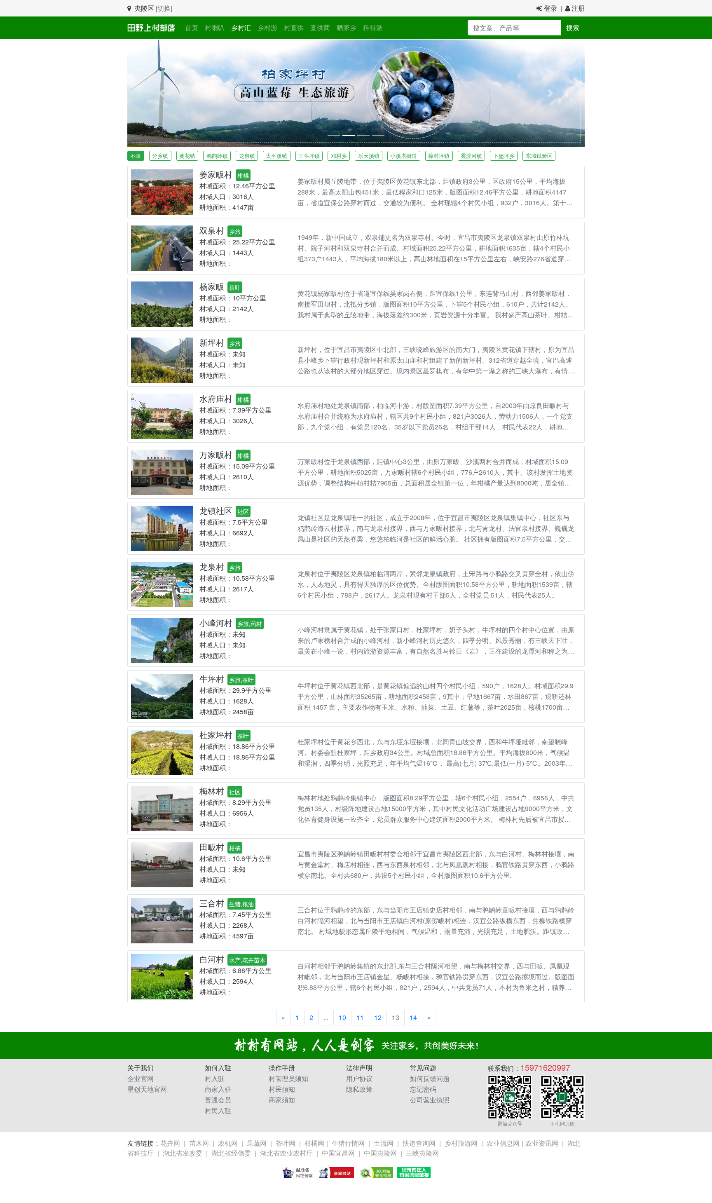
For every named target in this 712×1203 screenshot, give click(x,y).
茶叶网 (285, 1143)
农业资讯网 (541, 1143)
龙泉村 (211, 566)
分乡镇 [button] (160, 155)
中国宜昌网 (338, 1153)
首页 (193, 27)
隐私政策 (359, 1089)
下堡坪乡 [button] (504, 155)
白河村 (211, 959)
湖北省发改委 (182, 1153)
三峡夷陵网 (422, 1153)
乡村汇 (241, 27)
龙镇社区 (215, 510)
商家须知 (282, 1100)
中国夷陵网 (380, 1153)
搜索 (572, 27)
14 (413, 1017)
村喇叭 (215, 27)
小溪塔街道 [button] (403, 155)
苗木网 (199, 1143)
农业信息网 (503, 1143)
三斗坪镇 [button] (309, 155)
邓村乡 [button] (339, 155)
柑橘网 (314, 1143)
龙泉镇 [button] (247, 155)
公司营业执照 (430, 1100)
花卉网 (170, 1143)
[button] (161, 93)
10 (342, 1017)
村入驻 (215, 1078)
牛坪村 (211, 679)
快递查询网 (419, 1143)
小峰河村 (215, 622)
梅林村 (211, 791)
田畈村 (211, 847)
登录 (549, 8)
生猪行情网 (348, 1143)
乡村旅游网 (461, 1143)
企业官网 (140, 1078)
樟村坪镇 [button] (439, 155)
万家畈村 (215, 454)
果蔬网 (257, 1143)
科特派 (373, 27)
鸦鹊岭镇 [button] (217, 155)
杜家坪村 (215, 735)
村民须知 (282, 1089)
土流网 (383, 1143)
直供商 (320, 27)
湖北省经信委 (231, 1153)
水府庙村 (215, 398)
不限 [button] (135, 155)
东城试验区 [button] (539, 155)
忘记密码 (423, 1089)
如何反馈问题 (430, 1078)
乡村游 (267, 27)
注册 (577, 8)
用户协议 (359, 1078)
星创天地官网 (147, 1089)
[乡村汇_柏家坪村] (356, 92)
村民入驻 (218, 1110)
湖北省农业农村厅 (286, 1153)
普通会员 (218, 1100)
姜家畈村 (215, 174)
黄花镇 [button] (187, 155)
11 (360, 1017)
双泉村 (211, 230)
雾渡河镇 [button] (471, 155)
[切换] (164, 8)
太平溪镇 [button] (276, 155)
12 (378, 1017)
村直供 (294, 27)
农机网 (228, 1143)
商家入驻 (218, 1089)
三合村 (211, 903)
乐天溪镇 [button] (368, 155)
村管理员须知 (288, 1078)
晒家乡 (346, 27)
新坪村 (211, 342)
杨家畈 (211, 286)
